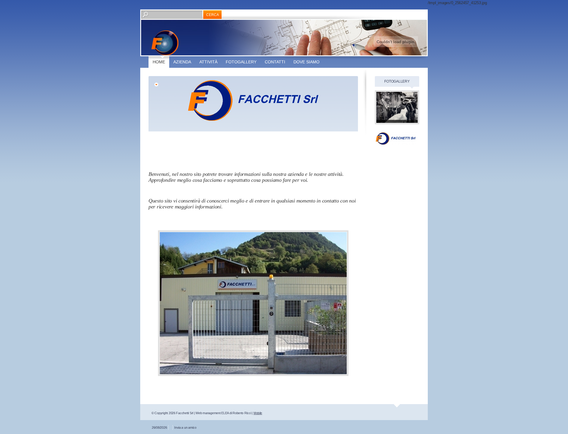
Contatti (275, 62)
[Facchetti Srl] (164, 42)
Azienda (182, 62)
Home (159, 62)
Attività (208, 62)
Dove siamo (306, 62)
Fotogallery (241, 62)
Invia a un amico (185, 427)
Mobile (258, 413)
